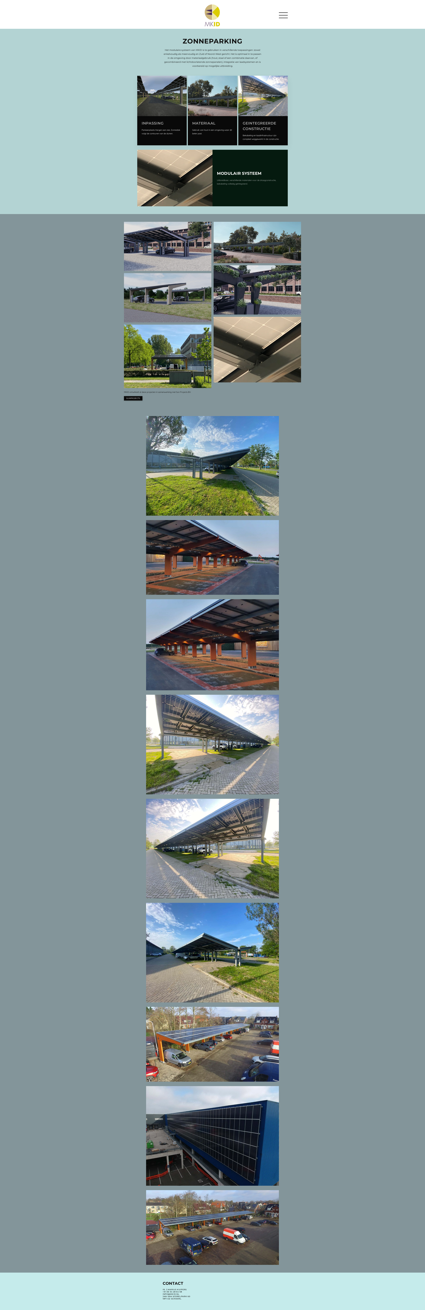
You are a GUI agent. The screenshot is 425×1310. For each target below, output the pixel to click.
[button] (283, 15)
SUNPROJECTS (133, 398)
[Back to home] (212, 15)
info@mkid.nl (171, 1294)
